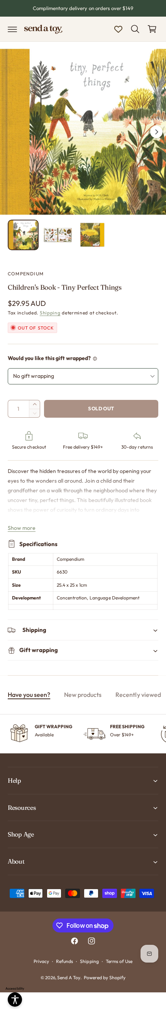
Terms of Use (119, 961)
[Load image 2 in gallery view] (57, 235)
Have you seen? (29, 694)
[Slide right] (156, 132)
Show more (22, 527)
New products (83, 694)
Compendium (26, 274)
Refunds (64, 961)
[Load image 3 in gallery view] (92, 235)
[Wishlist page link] (118, 29)
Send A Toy (68, 977)
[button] (12, 29)
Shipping (50, 313)
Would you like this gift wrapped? (49, 358)
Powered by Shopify (104, 977)
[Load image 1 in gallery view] (23, 235)
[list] (83, 734)
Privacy (41, 961)
